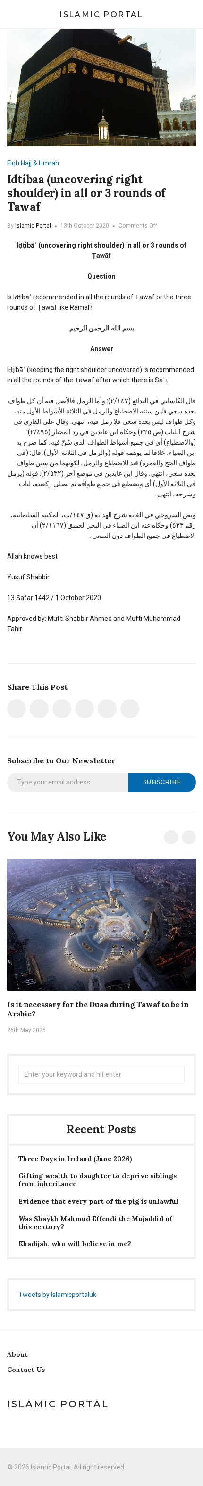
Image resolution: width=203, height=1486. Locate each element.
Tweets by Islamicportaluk (57, 1294)
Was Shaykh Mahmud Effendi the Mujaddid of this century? (95, 1223)
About (17, 1354)
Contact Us (26, 1369)
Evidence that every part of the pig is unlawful (98, 1201)
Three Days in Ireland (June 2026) (75, 1159)
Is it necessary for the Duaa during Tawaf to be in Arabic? (98, 1008)
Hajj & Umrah (40, 163)
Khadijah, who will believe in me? (74, 1244)
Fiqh (13, 163)
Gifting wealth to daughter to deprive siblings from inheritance (97, 1180)
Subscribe (162, 781)
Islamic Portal (101, 14)
